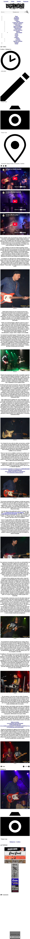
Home (16, 16)
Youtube (19, 1)
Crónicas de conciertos (17, 22)
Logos (16, 36)
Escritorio (16, 17)
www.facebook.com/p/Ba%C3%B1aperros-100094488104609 (15, 469)
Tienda (16, 43)
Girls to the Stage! (18, 27)
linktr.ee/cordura (15, 722)
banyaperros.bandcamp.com (15, 470)
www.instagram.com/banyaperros (15, 472)
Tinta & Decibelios (17, 26)
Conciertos (17, 40)
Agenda (16, 35)
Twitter (12, 1)
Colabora (16, 37)
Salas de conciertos (17, 30)
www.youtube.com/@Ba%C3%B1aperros (15, 471)
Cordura (18, 841)
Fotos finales (19, 32)
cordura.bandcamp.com (15, 724)
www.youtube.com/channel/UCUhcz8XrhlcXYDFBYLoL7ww (15, 725)
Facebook (6, 1)
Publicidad (16, 18)
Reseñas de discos (18, 23)
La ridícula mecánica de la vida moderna (14, 512)
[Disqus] (15, 913)
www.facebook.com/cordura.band (15, 723)
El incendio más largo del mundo (9, 513)
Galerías (18, 31)
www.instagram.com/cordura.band (15, 727)
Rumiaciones (18, 28)
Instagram (25, 1)
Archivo (16, 20)
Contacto (16, 42)
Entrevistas (17, 25)
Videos (16, 33)
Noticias (18, 21)
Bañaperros (12, 841)
